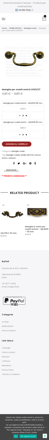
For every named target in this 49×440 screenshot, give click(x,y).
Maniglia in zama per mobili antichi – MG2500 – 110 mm (36, 229)
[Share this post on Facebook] (14, 163)
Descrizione (11, 170)
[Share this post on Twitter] (19, 163)
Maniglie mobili (30, 28)
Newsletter (6, 365)
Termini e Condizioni (11, 374)
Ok (16, 436)
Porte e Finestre (9, 330)
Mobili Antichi (7, 326)
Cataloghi (6, 348)
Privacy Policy (8, 370)
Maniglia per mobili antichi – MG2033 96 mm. (23, 103)
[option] (24, 61)
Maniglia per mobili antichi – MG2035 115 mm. (23, 122)
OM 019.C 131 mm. (9, 233)
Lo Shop (5, 322)
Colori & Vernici (8, 352)
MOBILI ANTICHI (15, 28)
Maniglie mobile (13, 155)
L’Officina (6, 361)
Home (4, 28)
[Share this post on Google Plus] (24, 163)
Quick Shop (5, 205)
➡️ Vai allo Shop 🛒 (24, 10)
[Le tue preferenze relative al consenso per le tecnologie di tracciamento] (45, 436)
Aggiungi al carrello (17, 144)
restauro (12, 158)
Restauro (6, 356)
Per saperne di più (28, 436)
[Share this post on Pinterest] (30, 163)
